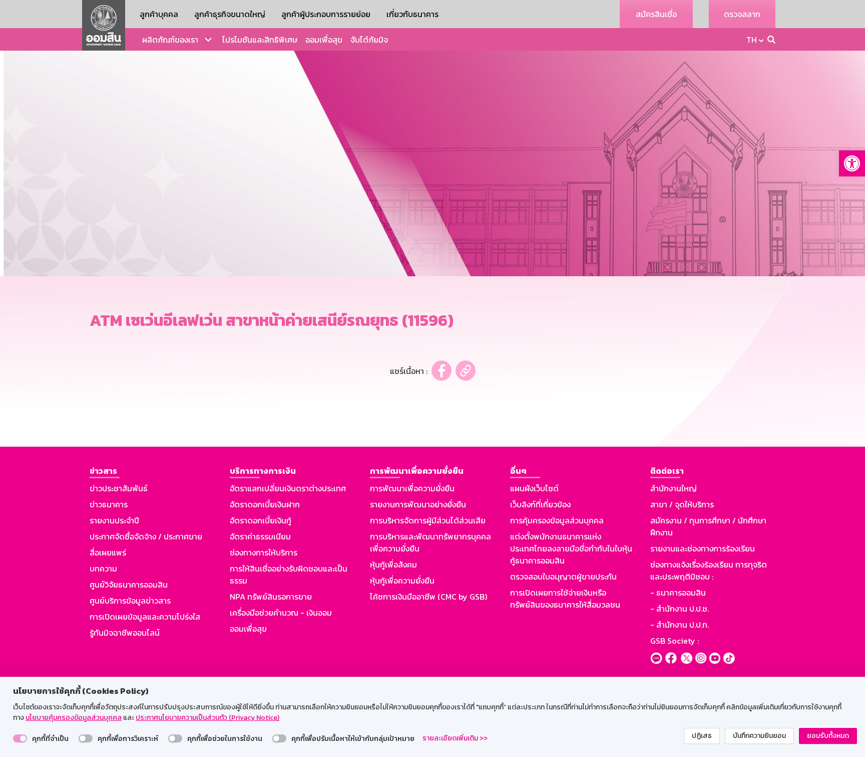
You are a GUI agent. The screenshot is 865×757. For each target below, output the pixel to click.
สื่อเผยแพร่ (108, 552)
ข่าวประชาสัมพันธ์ (119, 488)
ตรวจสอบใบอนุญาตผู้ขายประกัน (563, 577)
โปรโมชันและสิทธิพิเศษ (259, 40)
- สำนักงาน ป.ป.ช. (679, 609)
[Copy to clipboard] (466, 370)
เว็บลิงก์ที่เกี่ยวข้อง (540, 504)
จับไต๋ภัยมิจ (369, 40)
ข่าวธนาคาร (109, 504)
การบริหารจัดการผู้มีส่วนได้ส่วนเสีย (428, 520)
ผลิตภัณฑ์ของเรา (170, 40)
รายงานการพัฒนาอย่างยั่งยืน (418, 504)
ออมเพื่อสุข (323, 40)
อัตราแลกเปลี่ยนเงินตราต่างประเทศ (288, 488)
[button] (852, 163)
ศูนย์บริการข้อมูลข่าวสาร (130, 601)
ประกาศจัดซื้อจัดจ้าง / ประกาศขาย (146, 536)
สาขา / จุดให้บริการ (682, 504)
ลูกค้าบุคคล (159, 14)
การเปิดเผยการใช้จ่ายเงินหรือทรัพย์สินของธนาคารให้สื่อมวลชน (565, 599)
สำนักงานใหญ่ (673, 488)
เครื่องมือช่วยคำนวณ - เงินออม (281, 613)
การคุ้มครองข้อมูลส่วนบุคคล (557, 520)
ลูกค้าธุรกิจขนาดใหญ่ (229, 14)
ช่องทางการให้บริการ (263, 552)
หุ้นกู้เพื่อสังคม (393, 564)
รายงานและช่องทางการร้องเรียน (702, 548)
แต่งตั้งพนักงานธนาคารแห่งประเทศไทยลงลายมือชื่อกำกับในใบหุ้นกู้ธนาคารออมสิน (571, 548)
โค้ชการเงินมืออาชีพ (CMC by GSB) (428, 597)
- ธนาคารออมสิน (678, 593)
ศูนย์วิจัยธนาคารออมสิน (129, 585)
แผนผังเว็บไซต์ (534, 488)
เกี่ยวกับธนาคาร (412, 14)
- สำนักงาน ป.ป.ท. (679, 625)
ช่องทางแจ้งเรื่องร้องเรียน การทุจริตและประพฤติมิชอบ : (708, 570)
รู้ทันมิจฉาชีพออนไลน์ (125, 633)
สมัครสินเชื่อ (656, 14)
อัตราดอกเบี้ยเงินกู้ (260, 520)
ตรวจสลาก (742, 14)
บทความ (103, 568)
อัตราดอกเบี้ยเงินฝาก (265, 504)
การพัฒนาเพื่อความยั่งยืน (412, 488)
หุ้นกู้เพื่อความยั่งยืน (402, 581)
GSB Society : (674, 641)
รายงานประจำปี (114, 520)
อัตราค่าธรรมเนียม (260, 536)
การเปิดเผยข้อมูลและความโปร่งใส (145, 617)
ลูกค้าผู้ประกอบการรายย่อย (325, 14)
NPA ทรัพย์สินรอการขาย (271, 597)
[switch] (20, 738)
